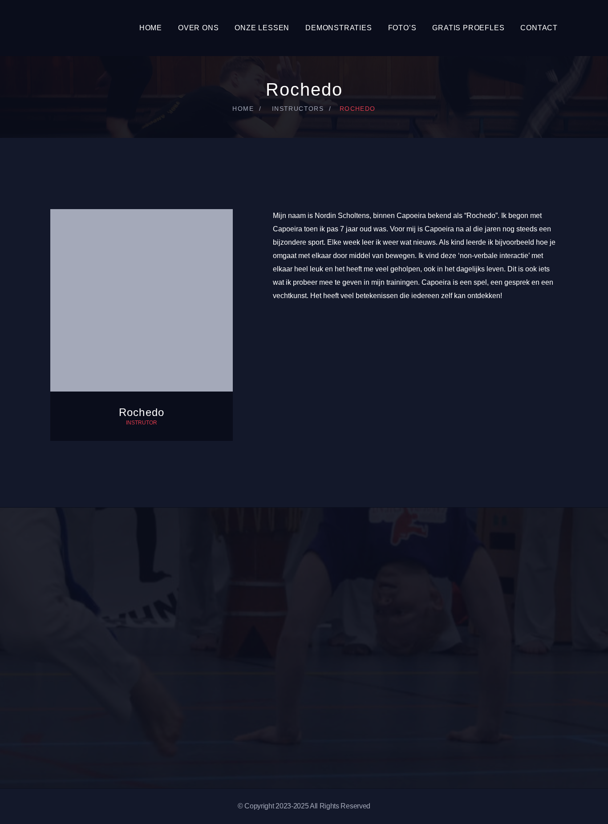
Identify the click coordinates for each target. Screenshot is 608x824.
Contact (539, 28)
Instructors (298, 108)
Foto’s (402, 28)
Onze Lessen (262, 28)
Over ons (198, 28)
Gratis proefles (468, 28)
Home (150, 28)
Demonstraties (338, 28)
